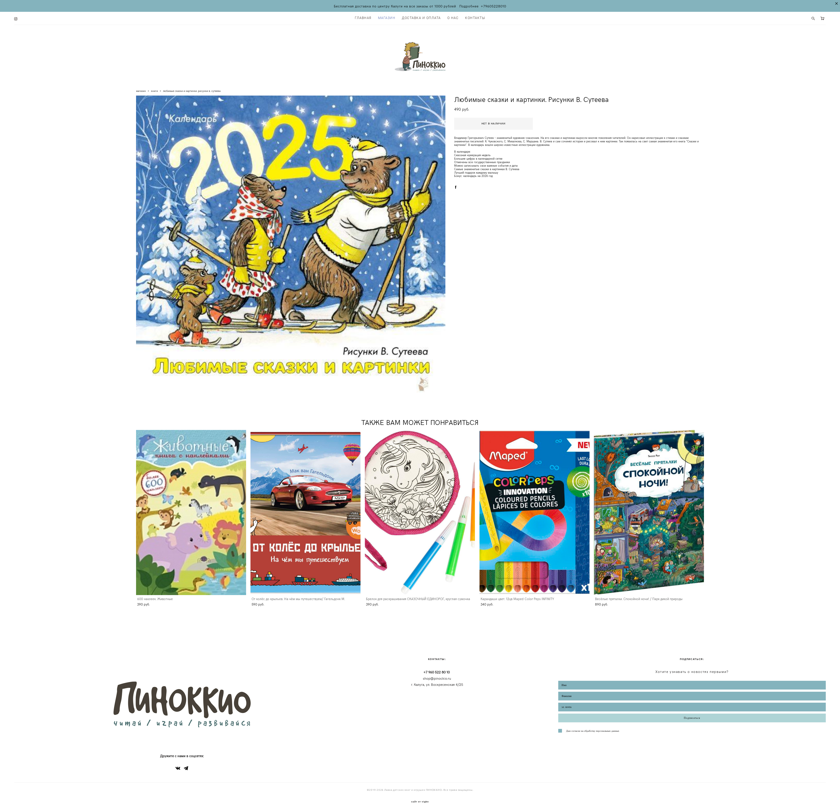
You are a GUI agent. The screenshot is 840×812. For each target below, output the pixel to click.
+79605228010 (493, 5)
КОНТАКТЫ (475, 17)
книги (154, 91)
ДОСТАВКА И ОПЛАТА (421, 17)
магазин (141, 91)
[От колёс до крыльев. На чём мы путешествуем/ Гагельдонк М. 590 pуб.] (305, 512)
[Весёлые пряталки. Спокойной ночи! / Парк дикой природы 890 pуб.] (649, 512)
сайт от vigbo (420, 802)
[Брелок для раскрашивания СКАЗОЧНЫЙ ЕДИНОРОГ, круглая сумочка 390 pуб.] (420, 512)
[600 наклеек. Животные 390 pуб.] (191, 512)
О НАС (453, 17)
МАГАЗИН (387, 17)
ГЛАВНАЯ (363, 17)
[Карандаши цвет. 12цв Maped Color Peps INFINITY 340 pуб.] (535, 512)
